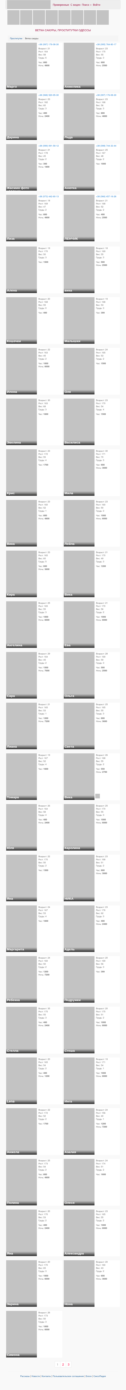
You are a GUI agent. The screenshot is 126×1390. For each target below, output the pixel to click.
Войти (96, 4)
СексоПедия (99, 1376)
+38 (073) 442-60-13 (48, 196)
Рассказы (25, 1376)
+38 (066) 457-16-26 (106, 196)
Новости (36, 1376)
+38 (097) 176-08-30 (48, 44)
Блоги (89, 1376)
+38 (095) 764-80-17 (106, 44)
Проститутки (16, 38)
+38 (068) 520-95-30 (48, 94)
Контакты (46, 1376)
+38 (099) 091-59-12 (48, 145)
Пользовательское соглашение (68, 1376)
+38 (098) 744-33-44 (106, 145)
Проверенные (61, 4)
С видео (75, 4)
